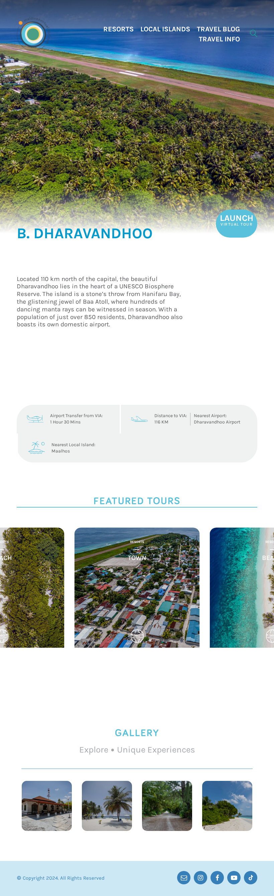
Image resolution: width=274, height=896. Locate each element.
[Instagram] (200, 877)
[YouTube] (234, 877)
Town (137, 558)
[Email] (183, 877)
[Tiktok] (250, 877)
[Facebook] (217, 877)
